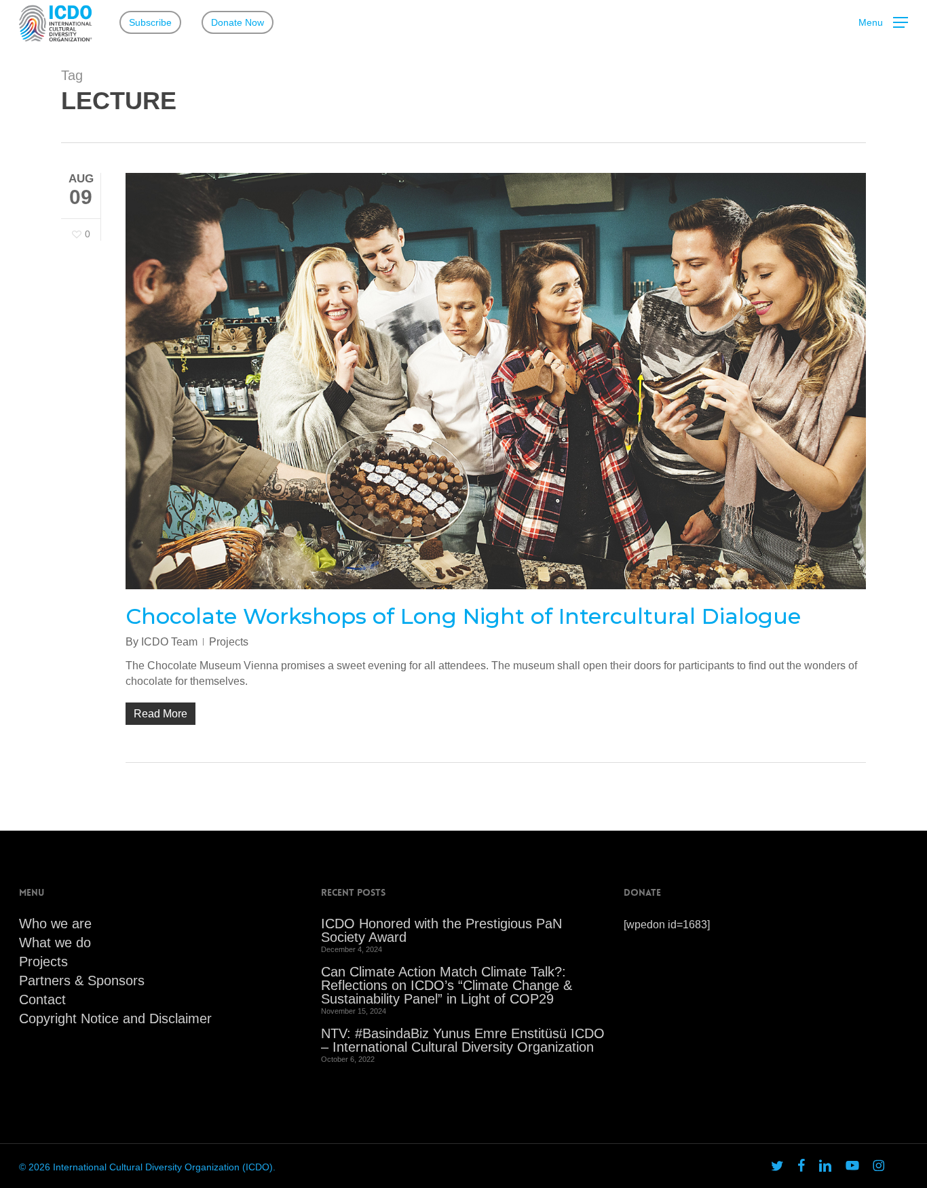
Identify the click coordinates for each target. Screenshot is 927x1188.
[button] (883, 23)
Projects (228, 642)
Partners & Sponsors (82, 980)
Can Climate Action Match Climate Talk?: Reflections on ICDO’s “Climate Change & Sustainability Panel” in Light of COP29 (446, 985)
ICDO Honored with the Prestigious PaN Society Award (441, 930)
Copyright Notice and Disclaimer (115, 1018)
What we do (55, 942)
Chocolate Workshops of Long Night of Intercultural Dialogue (463, 616)
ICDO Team (169, 642)
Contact (42, 999)
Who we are (55, 923)
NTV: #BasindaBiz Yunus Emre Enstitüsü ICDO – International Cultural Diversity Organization (463, 1040)
